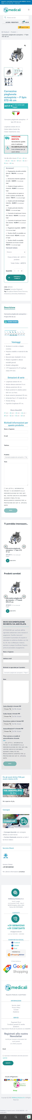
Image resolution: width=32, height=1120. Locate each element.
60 (10, 163)
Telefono (6, 445)
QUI (4, 740)
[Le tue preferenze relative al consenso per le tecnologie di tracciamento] (29, 1117)
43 (6, 161)
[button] (25, 45)
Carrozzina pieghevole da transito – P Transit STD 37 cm (14, 600)
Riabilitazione (22, 293)
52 (23, 161)
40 (23, 158)
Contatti (16, 1009)
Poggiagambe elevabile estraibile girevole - (16, 173)
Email (4, 1049)
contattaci (22, 872)
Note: (4, 679)
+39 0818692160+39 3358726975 (16, 927)
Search (16, 1117)
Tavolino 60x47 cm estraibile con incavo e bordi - (16, 235)
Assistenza (16, 1012)
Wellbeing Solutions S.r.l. (18, 1097)
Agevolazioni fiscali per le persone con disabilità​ (16, 1029)
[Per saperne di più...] (16, 797)
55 (5, 163)
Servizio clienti (16, 1005)
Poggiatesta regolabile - (15, 229)
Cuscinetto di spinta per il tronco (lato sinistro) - (16, 223)
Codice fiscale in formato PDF (11, 714)
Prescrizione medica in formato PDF (13, 721)
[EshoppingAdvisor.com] (16, 957)
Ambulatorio (7, 293)
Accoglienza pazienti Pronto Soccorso (17, 291)
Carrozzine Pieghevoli (16, 289)
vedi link (5, 1058)
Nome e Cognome (9, 429)
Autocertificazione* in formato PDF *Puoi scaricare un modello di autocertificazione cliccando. (15, 743)
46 (12, 161)
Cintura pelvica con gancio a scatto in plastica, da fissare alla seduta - (15, 196)
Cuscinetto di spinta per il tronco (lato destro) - (16, 215)
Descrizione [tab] (9, 307)
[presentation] (6, 547)
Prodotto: (6, 454)
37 (18, 158)
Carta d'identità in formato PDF (12, 706)
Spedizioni (16, 1026)
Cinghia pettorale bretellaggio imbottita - (15, 203)
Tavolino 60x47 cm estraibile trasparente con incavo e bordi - (15, 243)
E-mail (6, 436)
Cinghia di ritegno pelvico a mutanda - (15, 188)
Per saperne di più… (9, 801)
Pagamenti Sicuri (16, 1022)
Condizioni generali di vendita (16, 1024)
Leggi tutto (13, 560)
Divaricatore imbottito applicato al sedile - (15, 181)
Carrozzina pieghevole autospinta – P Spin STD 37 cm (14, 550)
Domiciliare (15, 293)
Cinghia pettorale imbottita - (15, 209)
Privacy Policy (16, 1007)
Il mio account (5, 1117)
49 (18, 161)
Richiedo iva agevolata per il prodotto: (14, 667)
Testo (5, 462)
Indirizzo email (7, 658)
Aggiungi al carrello (17, 277)
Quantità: (9, 271)
